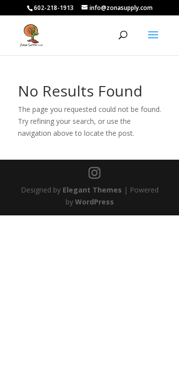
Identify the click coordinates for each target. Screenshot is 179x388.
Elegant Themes (92, 189)
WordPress (94, 201)
